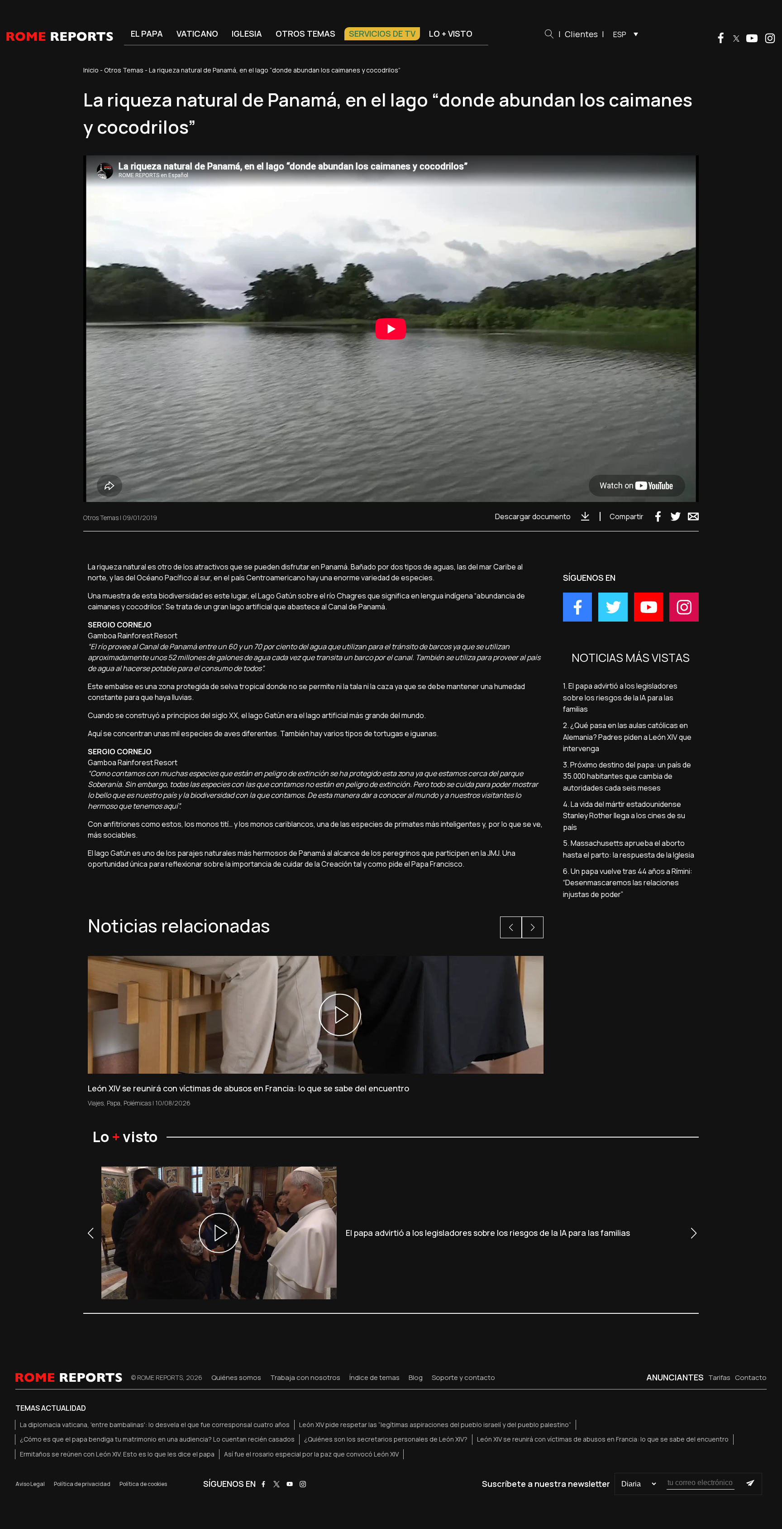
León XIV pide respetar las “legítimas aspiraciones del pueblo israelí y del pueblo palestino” (435, 1424)
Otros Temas (123, 70)
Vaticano (197, 33)
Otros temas (305, 33)
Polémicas (137, 1103)
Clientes (581, 34)
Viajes (96, 1103)
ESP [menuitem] (619, 34)
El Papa (147, 33)
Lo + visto (450, 33)
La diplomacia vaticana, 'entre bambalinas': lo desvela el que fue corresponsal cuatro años (155, 1424)
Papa (113, 1103)
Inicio (91, 70)
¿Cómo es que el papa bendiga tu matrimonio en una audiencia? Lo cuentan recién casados (157, 1439)
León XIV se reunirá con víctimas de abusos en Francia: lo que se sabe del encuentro (603, 1439)
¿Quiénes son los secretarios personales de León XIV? (385, 1439)
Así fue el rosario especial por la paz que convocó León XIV (311, 1454)
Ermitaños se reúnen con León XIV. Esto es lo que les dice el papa (117, 1454)
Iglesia (247, 33)
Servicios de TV (382, 33)
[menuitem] (623, 34)
